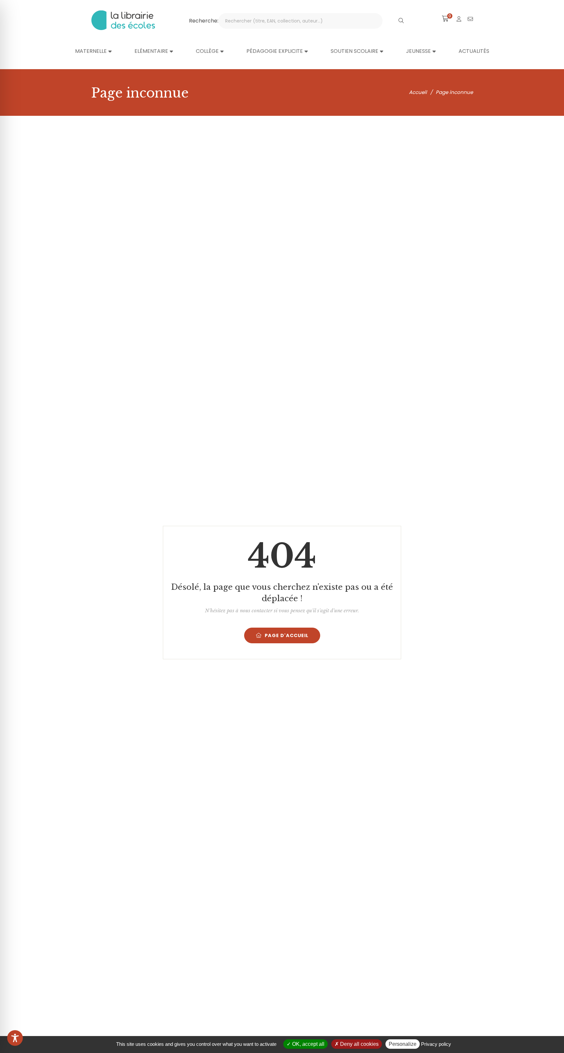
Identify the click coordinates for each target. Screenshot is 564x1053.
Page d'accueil (286, 635)
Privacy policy (436, 1044)
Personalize (402, 1044)
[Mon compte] (459, 19)
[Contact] (470, 19)
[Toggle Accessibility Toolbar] (15, 1038)
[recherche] (401, 21)
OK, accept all (307, 1044)
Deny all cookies (359, 1044)
